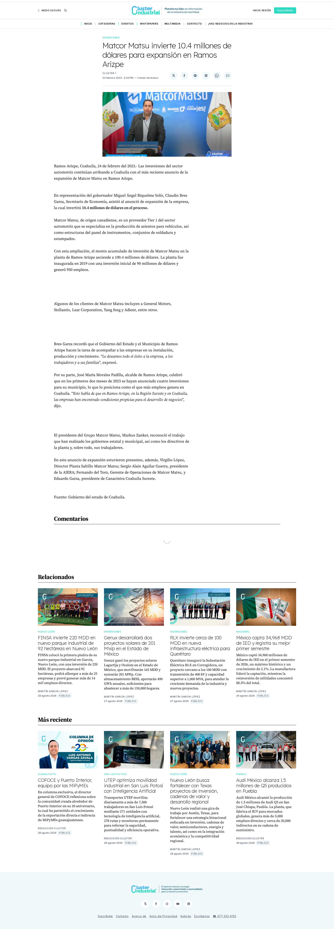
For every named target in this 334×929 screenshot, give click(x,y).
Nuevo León (46, 631)
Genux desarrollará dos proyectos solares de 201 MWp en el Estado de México (129, 646)
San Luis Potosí (115, 774)
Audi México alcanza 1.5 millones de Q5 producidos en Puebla (263, 785)
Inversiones (111, 37)
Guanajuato (47, 774)
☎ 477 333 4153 (224, 916)
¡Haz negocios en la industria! (230, 23)
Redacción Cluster (52, 828)
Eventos (127, 23)
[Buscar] (65, 10)
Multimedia (172, 23)
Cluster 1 (109, 73)
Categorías (106, 23)
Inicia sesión (262, 10)
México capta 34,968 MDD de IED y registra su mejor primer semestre (264, 643)
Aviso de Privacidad (163, 916)
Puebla (241, 774)
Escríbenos (202, 916)
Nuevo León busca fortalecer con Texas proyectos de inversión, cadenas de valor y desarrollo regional (194, 791)
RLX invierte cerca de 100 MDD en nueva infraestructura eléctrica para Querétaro (200, 646)
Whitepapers (149, 23)
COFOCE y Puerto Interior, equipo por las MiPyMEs (65, 782)
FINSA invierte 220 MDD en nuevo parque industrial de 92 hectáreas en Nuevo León (67, 643)
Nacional (243, 631)
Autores (185, 916)
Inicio (88, 23)
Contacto (194, 23)
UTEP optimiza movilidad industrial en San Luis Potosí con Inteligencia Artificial (133, 785)
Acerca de (139, 916)
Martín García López (53, 691)
